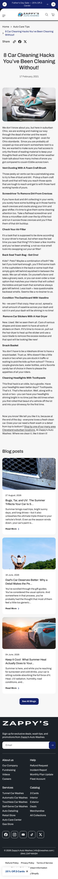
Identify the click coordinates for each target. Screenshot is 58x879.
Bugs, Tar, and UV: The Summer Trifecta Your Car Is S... (25, 502)
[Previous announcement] (4, 4)
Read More (11, 529)
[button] (4, 16)
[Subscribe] (52, 745)
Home (5, 26)
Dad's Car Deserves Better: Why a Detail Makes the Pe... (26, 581)
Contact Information (37, 868)
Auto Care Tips (21, 26)
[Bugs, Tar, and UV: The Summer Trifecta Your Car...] (29, 474)
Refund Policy (12, 863)
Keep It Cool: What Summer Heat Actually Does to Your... (25, 661)
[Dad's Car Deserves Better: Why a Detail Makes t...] (29, 553)
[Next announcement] (53, 4)
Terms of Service (45, 863)
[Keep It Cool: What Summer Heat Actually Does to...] (29, 633)
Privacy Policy (27, 863)
